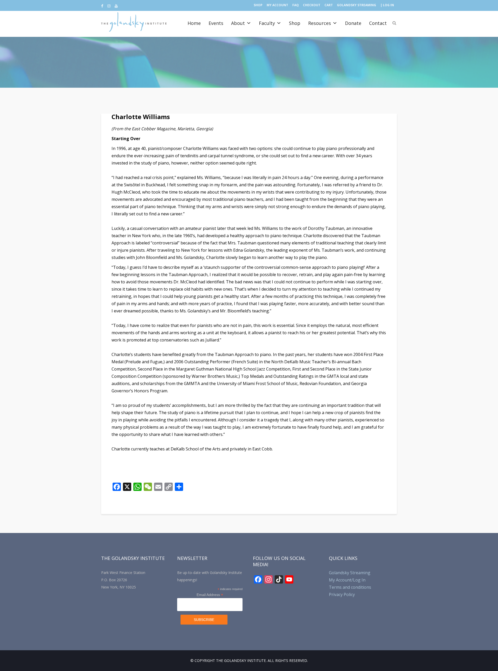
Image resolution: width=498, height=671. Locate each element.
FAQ (295, 5)
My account (277, 5)
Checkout (311, 5)
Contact (378, 23)
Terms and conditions (350, 587)
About (238, 23)
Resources (319, 23)
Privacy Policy (342, 594)
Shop (258, 5)
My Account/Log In (347, 580)
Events (216, 23)
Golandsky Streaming (356, 5)
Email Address (210, 594)
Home (194, 23)
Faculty (267, 23)
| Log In (387, 5)
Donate (353, 23)
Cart (328, 5)
